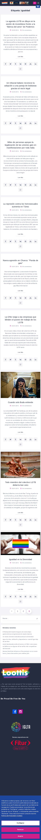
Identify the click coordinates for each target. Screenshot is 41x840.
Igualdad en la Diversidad (20, 559)
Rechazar (20, 829)
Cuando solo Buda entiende (20, 402)
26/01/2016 (15, 151)
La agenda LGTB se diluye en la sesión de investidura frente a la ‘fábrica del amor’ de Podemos (20, 24)
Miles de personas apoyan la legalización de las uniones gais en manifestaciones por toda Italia (20, 145)
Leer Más (20, 56)
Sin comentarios (27, 30)
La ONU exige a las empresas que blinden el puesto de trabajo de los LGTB (20, 320)
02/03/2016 (15, 30)
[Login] (34, 3)
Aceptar (20, 836)
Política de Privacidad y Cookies (11, 815)
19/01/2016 (15, 563)
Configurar (20, 823)
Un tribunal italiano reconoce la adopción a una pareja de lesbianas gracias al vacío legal (20, 86)
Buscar (36, 618)
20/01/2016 (15, 326)
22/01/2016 (15, 210)
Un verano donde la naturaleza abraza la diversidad (18, 636)
